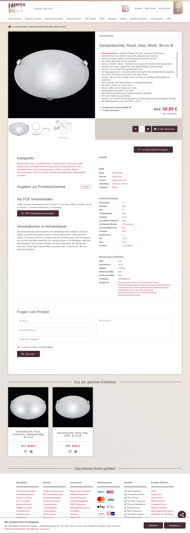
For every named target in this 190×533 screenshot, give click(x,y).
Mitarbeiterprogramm (80, 507)
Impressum (156, 494)
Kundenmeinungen (52, 497)
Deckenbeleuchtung (162, 285)
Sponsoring (48, 517)
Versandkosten (50, 504)
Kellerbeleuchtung (161, 288)
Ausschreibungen (78, 497)
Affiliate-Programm (79, 494)
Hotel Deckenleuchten (43, 169)
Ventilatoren (21, 517)
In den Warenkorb (166, 129)
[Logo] (17, 12)
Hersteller (74, 511)
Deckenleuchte (109, 53)
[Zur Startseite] (9, 26)
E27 (124, 228)
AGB (153, 491)
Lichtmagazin (157, 18)
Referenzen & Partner (80, 491)
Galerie (123, 18)
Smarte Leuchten (33, 18)
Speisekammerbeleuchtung (129, 295)
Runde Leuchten (41, 172)
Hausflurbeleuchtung (144, 290)
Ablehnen (153, 525)
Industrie (112, 18)
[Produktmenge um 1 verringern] (135, 129)
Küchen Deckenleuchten (64, 166)
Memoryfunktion (23, 504)
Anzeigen (86, 187)
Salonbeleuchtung (125, 288)
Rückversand (49, 514)
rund (124, 180)
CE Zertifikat (127, 246)
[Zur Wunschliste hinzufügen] (25, 452)
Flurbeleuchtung (146, 285)
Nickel (119, 173)
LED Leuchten (15, 18)
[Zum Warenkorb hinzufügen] (31, 452)
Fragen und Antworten (53, 491)
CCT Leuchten (23, 501)
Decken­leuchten (44, 163)
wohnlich (124, 184)
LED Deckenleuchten (26, 491)
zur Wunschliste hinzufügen (155, 149)
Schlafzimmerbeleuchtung (148, 283)
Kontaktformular (158, 504)
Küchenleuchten (74, 163)
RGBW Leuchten (24, 507)
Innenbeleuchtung (148, 293)
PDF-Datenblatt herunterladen (39, 213)
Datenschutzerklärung (14, 529)
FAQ (169, 18)
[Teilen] (181, 514)
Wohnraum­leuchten (54, 18)
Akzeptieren (174, 525)
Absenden (30, 354)
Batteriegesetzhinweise (162, 511)
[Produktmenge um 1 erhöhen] (148, 129)
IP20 (124, 231)
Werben (74, 514)
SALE (102, 18)
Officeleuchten (23, 514)
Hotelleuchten (59, 163)
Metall (114, 176)
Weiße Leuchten (63, 169)
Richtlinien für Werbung (162, 514)
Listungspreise (50, 507)
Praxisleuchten (23, 511)
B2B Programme (78, 504)
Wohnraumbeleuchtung (143, 288)
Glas (120, 176)
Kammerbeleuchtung (126, 290)
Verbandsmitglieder (79, 501)
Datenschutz (157, 497)
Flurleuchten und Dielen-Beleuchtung (34, 166)
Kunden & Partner (138, 18)
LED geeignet (127, 224)
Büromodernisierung (52, 494)
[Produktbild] (51, 75)
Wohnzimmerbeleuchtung (128, 285)
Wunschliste (164, 8)
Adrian (115, 187)
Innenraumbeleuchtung (127, 283)
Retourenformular (51, 501)
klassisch (116, 184)
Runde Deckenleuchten (61, 172)
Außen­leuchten (74, 18)
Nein (124, 206)
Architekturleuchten (25, 494)
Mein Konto (150, 8)
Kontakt (138, 8)
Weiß (114, 173)
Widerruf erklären (159, 507)
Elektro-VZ (75, 517)
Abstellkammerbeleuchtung (129, 293)
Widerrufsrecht (158, 501)
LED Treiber (90, 18)
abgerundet (117, 180)
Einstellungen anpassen (38, 529)
